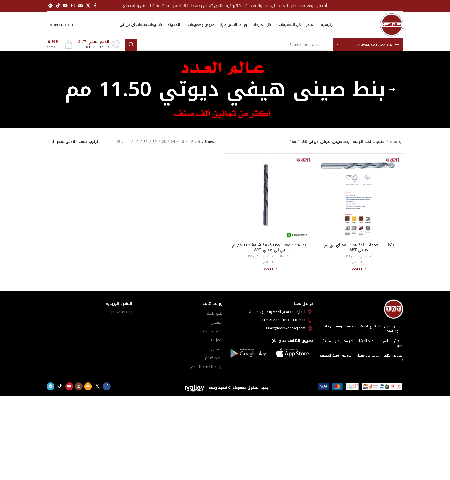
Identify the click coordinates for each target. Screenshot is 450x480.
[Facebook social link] (95, 6)
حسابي (216, 349)
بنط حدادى (358, 262)
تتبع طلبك (214, 313)
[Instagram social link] (73, 6)
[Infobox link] (99, 44)
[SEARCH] (131, 45)
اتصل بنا (216, 340)
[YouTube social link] (65, 6)
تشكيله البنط (284, 256)
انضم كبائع (213, 358)
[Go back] (391, 89)
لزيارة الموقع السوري (206, 366)
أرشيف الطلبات (210, 331)
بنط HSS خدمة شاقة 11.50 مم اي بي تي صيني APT (358, 247)
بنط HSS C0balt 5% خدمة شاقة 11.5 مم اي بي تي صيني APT (270, 247)
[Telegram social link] (50, 6)
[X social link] (88, 6)
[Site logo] (391, 24)
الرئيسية (396, 142)
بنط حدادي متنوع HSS (358, 256)
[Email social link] (80, 6)
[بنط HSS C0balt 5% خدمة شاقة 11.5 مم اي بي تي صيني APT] (269, 198)
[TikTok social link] (57, 6)
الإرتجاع (216, 322)
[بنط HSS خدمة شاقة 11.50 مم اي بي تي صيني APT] (359, 198)
